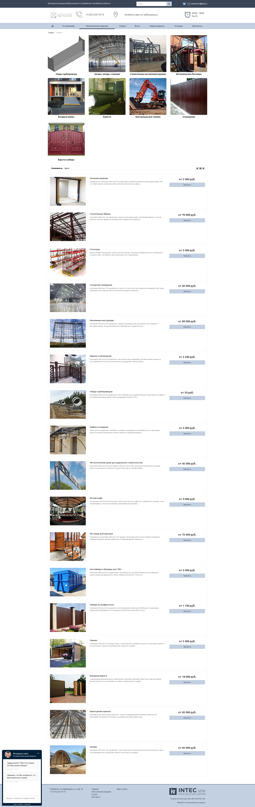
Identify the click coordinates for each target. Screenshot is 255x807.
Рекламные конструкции (102, 320)
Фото (137, 26)
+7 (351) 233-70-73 (58, 792)
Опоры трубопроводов (101, 391)
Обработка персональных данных (191, 802)
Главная (51, 32)
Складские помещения (101, 285)
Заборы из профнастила (102, 605)
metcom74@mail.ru (199, 4)
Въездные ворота (98, 676)
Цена (67, 168)
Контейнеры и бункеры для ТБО (105, 569)
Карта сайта (122, 789)
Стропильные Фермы (100, 214)
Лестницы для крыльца (101, 534)
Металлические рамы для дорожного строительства (116, 462)
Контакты (197, 26)
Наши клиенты (157, 26)
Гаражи (93, 640)
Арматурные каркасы (100, 711)
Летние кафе (96, 498)
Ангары (93, 747)
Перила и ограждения (100, 356)
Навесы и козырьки (99, 427)
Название (56, 168)
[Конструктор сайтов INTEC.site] (187, 795)
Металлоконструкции (97, 26)
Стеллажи (95, 249)
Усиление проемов (99, 178)
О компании (68, 26)
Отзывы (179, 26)
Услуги (122, 26)
